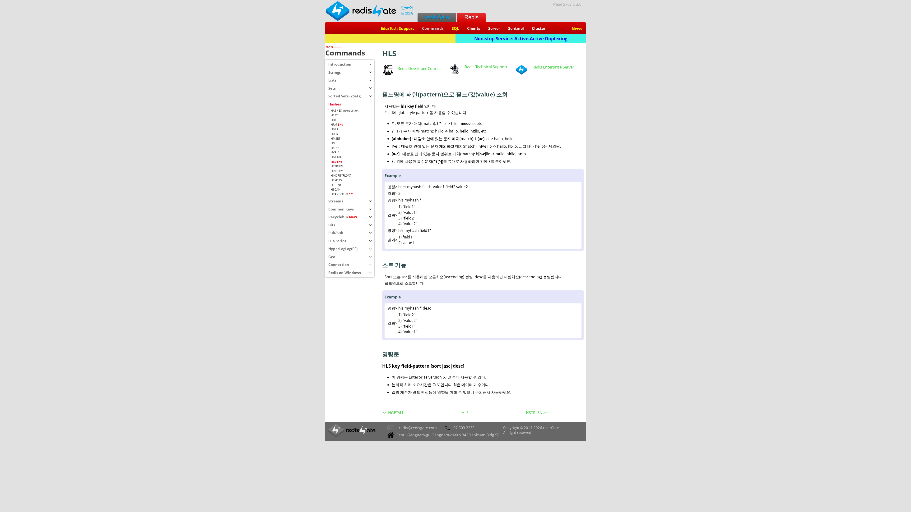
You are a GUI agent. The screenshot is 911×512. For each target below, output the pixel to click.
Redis (471, 17)
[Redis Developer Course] (388, 73)
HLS (465, 412)
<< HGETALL (393, 412)
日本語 (407, 13)
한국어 (407, 7)
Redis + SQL (390, 38)
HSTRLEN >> (537, 412)
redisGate (437, 17)
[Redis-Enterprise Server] (521, 73)
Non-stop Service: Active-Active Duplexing (520, 38)
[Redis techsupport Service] (454, 73)
